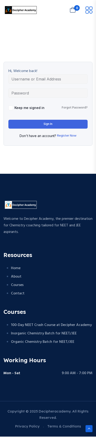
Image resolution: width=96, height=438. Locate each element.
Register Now (66, 135)
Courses (17, 285)
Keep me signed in (29, 108)
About (16, 277)
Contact (17, 293)
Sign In (48, 124)
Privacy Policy (27, 426)
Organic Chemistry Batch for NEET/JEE (42, 342)
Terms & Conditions (64, 426)
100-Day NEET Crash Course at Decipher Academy (51, 325)
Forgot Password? (75, 107)
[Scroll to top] (89, 428)
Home (16, 268)
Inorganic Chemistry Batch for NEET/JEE (44, 333)
